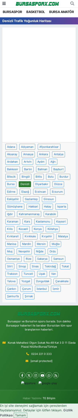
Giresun (49, 199)
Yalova (11, 281)
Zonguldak (42, 281)
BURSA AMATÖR (61, 12)
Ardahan (12, 161)
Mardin (26, 244)
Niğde (40, 251)
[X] (29, 375)
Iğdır (10, 214)
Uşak (42, 273)
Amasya (28, 154)
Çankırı (11, 288)
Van (53, 273)
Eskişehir (13, 199)
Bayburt (58, 169)
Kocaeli (23, 229)
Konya (38, 229)
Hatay (47, 206)
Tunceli (28, 273)
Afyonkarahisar (49, 146)
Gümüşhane (14, 206)
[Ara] (72, 3)
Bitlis (39, 176)
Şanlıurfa (13, 296)
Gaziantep (31, 199)
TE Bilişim (49, 398)
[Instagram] (36, 375)
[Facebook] (22, 375)
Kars (27, 221)
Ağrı (53, 161)
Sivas (35, 266)
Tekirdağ (50, 266)
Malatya (63, 236)
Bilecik (11, 176)
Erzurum (57, 191)
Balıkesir (12, 169)
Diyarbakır (41, 184)
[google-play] (48, 384)
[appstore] (28, 384)
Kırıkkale (30, 236)
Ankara (43, 154)
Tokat (65, 266)
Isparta (61, 206)
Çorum (26, 288)
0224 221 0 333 (41, 354)
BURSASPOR (12, 12)
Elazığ (25, 191)
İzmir (56, 288)
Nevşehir (24, 251)
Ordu (53, 251)
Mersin (41, 244)
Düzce (58, 184)
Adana (11, 146)
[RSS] (56, 375)
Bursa (11, 184)
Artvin (28, 161)
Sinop (22, 266)
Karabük (50, 214)
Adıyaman (27, 146)
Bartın (28, 169)
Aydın (40, 161)
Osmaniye (13, 258)
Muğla (55, 244)
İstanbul (42, 288)
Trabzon (12, 273)
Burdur (63, 176)
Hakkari (33, 206)
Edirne (11, 191)
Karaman (12, 221)
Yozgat (25, 281)
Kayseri (61, 221)
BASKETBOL (35, 12)
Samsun (58, 258)
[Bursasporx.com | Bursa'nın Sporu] (37, 3)
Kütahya (53, 229)
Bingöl (26, 176)
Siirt (10, 266)
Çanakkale (62, 281)
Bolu (51, 176)
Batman (42, 169)
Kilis (10, 229)
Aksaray (12, 154)
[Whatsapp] (49, 375)
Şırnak (29, 296)
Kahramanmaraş (29, 214)
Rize (28, 258)
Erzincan (40, 191)
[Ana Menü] (4, 3)
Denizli (24, 184)
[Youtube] (42, 375)
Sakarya (42, 258)
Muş (10, 251)
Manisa (11, 244)
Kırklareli (13, 236)
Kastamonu (43, 221)
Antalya (58, 154)
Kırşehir (47, 236)
